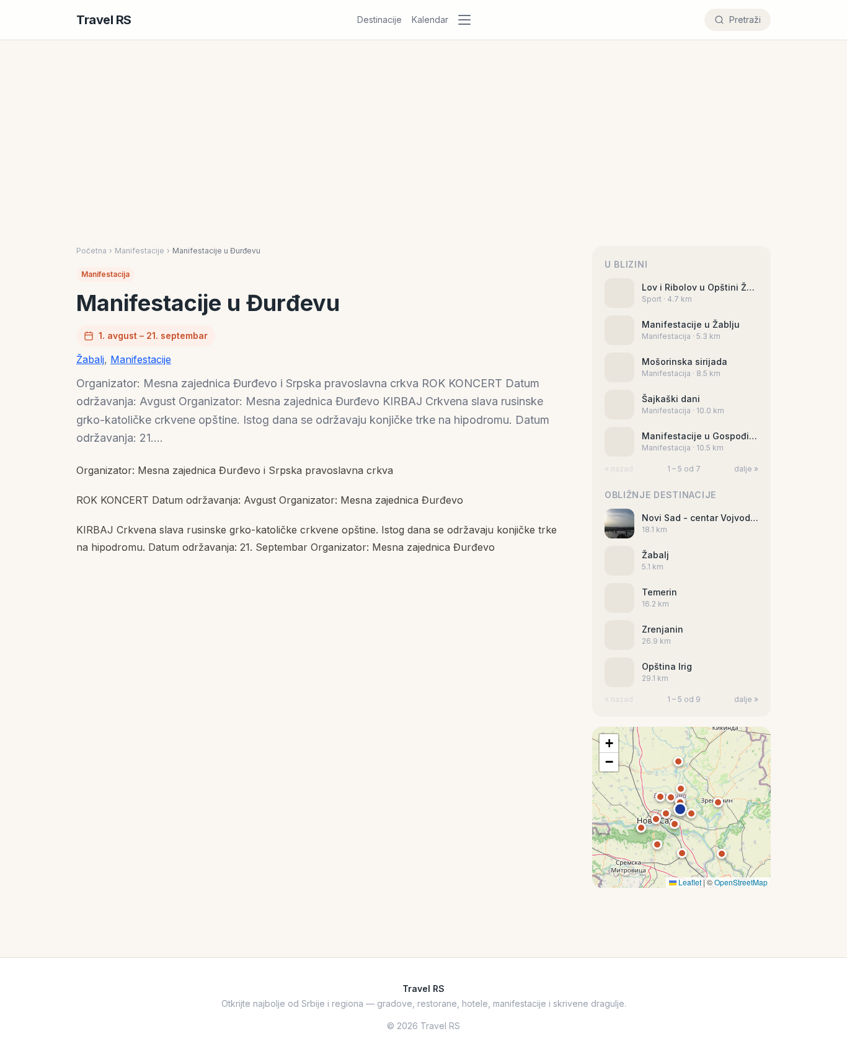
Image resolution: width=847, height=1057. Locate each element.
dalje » (746, 468)
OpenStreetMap (741, 882)
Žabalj (90, 359)
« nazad (619, 468)
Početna (91, 250)
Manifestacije (139, 250)
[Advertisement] (423, 133)
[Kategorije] (468, 20)
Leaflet (688, 882)
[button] (680, 809)
